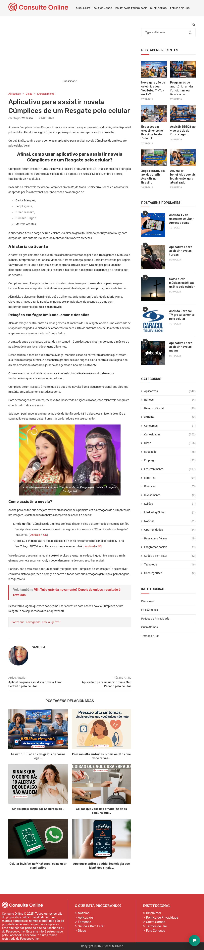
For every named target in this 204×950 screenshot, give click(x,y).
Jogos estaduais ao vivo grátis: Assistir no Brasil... (153, 176)
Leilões (170, 503)
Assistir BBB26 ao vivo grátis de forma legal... (183, 130)
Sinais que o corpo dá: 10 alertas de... (38, 809)
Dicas (170, 443)
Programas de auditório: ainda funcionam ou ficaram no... (181, 88)
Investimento (170, 495)
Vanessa (27, 118)
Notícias (170, 521)
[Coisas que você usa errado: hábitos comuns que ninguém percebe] (101, 784)
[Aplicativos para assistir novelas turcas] (153, 257)
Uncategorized (170, 573)
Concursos (170, 425)
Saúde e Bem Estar (170, 555)
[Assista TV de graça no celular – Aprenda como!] (153, 225)
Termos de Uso (180, 8)
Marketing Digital (170, 512)
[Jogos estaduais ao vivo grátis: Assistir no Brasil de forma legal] (154, 157)
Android (35, 534)
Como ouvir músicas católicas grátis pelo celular (182, 282)
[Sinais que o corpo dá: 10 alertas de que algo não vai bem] (38, 784)
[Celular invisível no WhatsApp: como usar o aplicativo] (38, 839)
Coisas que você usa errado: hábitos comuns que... (101, 811)
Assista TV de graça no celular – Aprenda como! (181, 218)
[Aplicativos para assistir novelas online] (153, 353)
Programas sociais (170, 547)
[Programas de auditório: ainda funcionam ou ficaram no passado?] (183, 69)
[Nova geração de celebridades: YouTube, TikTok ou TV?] (154, 69)
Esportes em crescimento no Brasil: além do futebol (152, 132)
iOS (45, 534)
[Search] (194, 25)
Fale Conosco (103, 8)
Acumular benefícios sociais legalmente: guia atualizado (183, 176)
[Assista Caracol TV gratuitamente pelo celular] (153, 321)
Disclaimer (83, 8)
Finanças (170, 486)
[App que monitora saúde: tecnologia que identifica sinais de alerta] (101, 839)
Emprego (170, 460)
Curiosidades (170, 434)
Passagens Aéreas (170, 538)
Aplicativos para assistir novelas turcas (180, 250)
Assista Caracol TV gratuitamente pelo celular (181, 315)
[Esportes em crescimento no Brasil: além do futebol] (154, 113)
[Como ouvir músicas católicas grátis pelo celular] (153, 289)
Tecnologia (170, 564)
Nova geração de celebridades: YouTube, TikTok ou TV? (153, 88)
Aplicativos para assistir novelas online (180, 347)
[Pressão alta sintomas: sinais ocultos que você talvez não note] (101, 729)
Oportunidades (170, 529)
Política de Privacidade (131, 8)
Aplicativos (170, 391)
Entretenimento (170, 469)
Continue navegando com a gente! (36, 622)
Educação (170, 451)
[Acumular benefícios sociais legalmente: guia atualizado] (183, 157)
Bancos (170, 399)
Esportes (170, 477)
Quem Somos (158, 8)
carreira (170, 417)
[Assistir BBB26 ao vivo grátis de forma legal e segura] (38, 729)
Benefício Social (170, 408)
